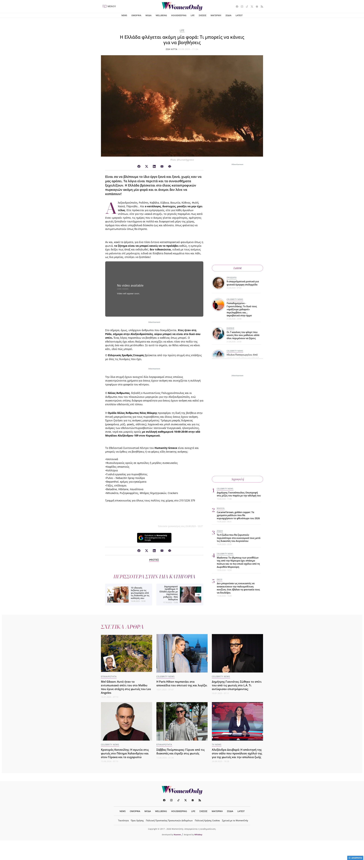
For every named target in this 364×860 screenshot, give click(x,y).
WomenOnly (182, 790)
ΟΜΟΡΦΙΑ (136, 15)
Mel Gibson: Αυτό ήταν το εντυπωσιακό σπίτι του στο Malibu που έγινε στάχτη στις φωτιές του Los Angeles (126, 687)
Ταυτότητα (123, 820)
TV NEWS (216, 744)
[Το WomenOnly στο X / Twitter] (251, 6)
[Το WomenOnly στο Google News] (256, 6)
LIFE (193, 15)
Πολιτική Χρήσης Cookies (207, 820)
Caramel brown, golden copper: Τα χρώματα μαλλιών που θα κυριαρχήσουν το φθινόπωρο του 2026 (238, 515)
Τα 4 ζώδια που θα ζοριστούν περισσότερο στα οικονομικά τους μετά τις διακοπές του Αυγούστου (238, 538)
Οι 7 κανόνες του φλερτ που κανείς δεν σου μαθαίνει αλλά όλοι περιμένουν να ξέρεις (243, 335)
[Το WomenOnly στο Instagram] (241, 6)
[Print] (169, 166)
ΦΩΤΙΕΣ (155, 559)
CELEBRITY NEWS (235, 299)
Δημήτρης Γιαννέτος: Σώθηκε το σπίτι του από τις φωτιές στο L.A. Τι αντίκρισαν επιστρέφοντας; (237, 685)
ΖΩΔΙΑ (228, 15)
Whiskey (198, 834)
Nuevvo (177, 834)
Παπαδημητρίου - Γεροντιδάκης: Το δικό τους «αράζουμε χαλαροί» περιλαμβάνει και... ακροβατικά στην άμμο (242, 309)
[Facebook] (138, 166)
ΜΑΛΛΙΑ (221, 508)
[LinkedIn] (154, 166)
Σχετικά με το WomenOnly (235, 820)
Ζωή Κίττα (171, 49)
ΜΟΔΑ (148, 15)
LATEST (239, 15)
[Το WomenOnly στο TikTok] (246, 6)
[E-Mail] (162, 166)
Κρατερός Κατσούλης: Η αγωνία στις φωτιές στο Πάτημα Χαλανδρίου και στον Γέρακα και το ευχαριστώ (125, 753)
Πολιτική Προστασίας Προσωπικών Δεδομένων (169, 820)
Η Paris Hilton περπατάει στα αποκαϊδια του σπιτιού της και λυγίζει (181, 683)
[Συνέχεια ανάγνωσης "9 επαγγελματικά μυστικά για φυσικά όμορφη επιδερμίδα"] (218, 282)
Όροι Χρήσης (137, 820)
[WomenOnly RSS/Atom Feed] (261, 6)
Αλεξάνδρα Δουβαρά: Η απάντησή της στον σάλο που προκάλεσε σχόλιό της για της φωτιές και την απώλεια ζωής (237, 753)
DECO (219, 579)
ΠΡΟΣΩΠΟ (232, 277)
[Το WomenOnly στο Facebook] (236, 6)
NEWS (124, 15)
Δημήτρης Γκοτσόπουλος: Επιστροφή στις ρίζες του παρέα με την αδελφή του (239, 494)
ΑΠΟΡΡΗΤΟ (356, 858)
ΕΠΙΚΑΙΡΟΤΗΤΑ (109, 676)
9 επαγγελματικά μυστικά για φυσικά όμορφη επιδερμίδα (243, 283)
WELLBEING (161, 15)
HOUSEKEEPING (178, 15)
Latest (237, 268)
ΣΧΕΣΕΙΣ (202, 15)
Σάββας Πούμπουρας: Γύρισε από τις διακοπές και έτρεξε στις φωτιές (180, 751)
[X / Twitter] (146, 166)
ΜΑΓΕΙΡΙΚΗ (216, 15)
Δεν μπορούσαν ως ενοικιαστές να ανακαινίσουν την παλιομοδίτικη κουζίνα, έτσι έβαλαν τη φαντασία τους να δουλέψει (238, 588)
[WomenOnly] (182, 6)
